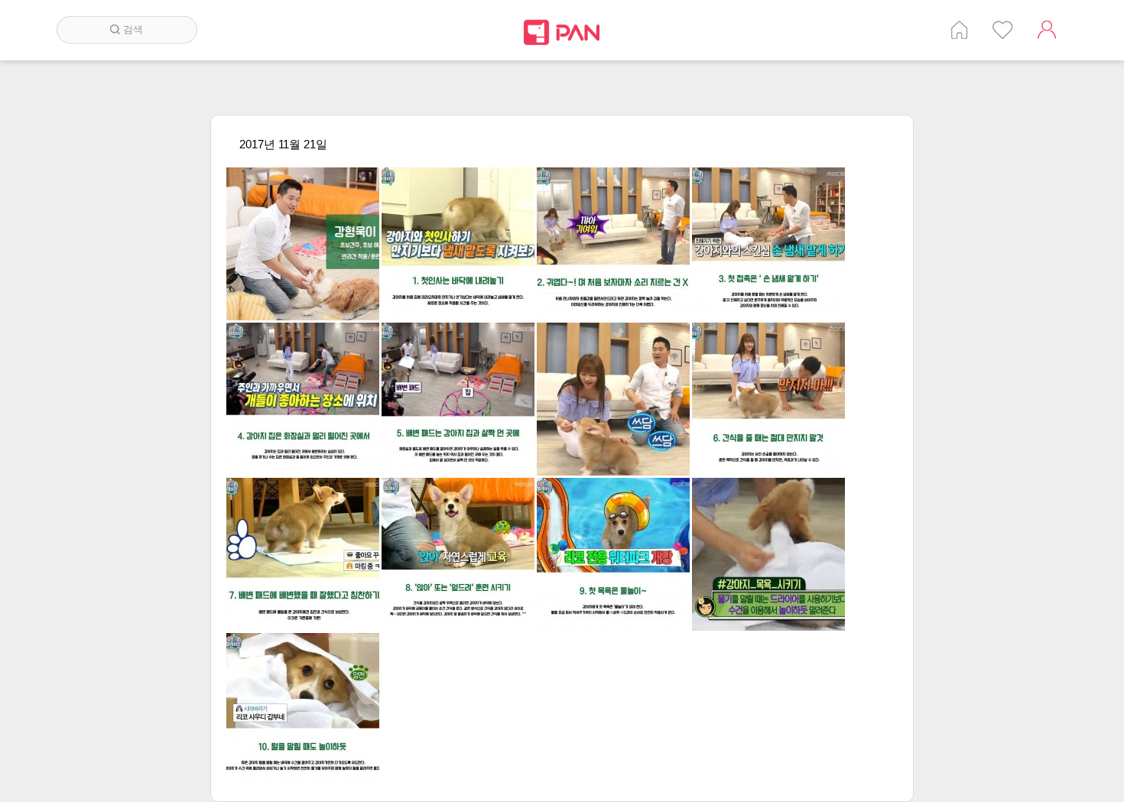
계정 (1047, 30)
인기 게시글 (1002, 30)
